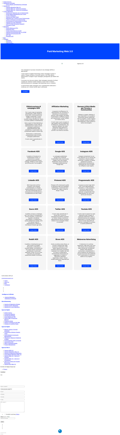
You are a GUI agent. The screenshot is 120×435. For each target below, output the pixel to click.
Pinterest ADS (60, 180)
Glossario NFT (10, 36)
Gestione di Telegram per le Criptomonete (17, 13)
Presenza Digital (8, 321)
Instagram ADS (86, 151)
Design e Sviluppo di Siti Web (12, 322)
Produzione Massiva (9, 314)
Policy (17, 414)
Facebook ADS (34, 151)
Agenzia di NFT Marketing (11, 305)
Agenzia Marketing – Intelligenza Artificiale (10, 298)
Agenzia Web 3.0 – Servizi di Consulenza (17, 10)
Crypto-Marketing (8, 11)
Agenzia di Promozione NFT (13, 33)
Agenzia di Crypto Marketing (13, 22)
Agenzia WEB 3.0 (8, 350)
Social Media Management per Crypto (16, 14)
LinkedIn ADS (33, 180)
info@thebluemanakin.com (7, 278)
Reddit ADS (33, 239)
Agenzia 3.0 (6, 6)
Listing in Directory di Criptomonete (15, 19)
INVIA (2, 421)
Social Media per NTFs (12, 28)
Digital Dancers (7, 1)
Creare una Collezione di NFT (14, 31)
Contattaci (7, 285)
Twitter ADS (60, 209)
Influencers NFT (10, 29)
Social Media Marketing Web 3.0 (12, 354)
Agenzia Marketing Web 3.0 (13, 7)
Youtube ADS (86, 209)
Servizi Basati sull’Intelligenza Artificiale (16, 4)
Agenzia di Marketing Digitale (12, 304)
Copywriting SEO (8, 342)
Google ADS (60, 151)
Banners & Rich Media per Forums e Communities (86, 108)
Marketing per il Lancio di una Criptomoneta (17, 18)
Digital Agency (8, 312)
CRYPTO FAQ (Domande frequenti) (15, 24)
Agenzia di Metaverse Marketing (12, 353)
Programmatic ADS (86, 180)
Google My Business (9, 315)
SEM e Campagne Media (10, 343)
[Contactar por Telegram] (60, 431)
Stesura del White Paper (12, 17)
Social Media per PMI (9, 317)
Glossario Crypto (10, 25)
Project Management (9, 344)
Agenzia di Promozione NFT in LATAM (16, 32)
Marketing (6, 26)
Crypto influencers (11, 15)
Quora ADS (33, 209)
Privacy (5, 369)
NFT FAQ (8, 35)
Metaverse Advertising (86, 239)
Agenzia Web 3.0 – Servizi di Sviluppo (16, 8)
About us (6, 282)
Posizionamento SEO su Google (12, 340)
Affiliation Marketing (60, 107)
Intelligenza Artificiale (9, 3)
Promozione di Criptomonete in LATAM (16, 21)
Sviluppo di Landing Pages (11, 324)
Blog (4, 37)
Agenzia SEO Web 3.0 (10, 364)
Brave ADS (60, 239)
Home (6, 280)
